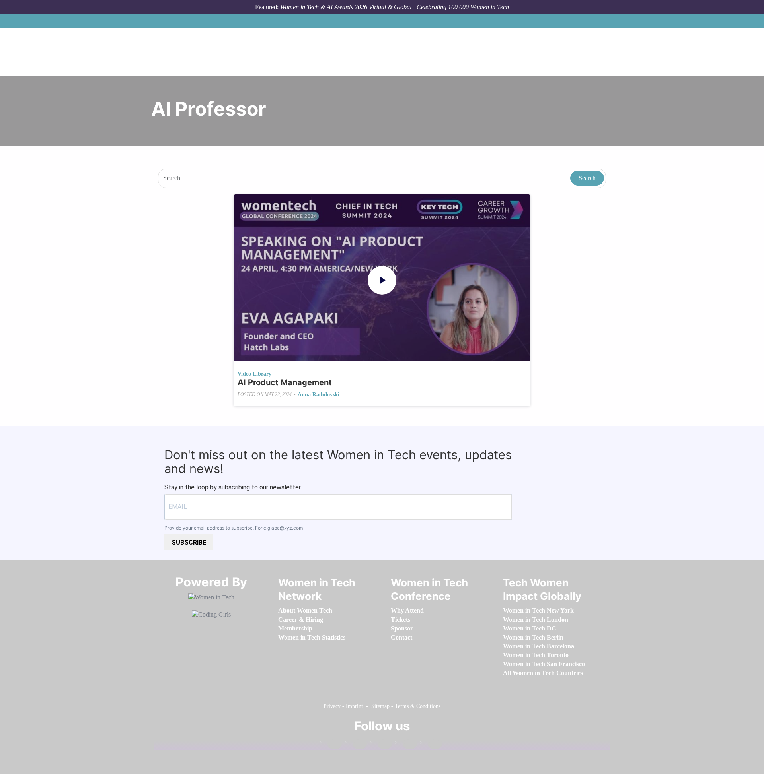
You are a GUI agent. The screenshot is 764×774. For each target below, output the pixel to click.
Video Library (254, 374)
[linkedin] (356, 744)
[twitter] (406, 744)
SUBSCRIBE (189, 542)
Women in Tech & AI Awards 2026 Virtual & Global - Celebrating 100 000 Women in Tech (394, 7)
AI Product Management (285, 382)
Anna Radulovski (318, 395)
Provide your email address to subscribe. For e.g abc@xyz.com (233, 528)
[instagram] (381, 744)
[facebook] (331, 744)
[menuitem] (305, 610)
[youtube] (431, 744)
